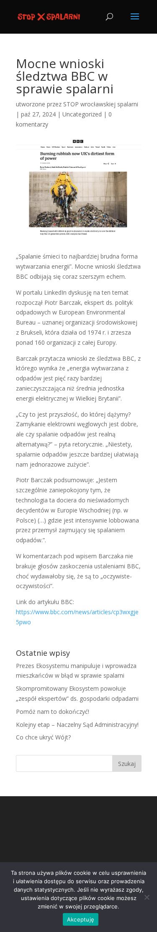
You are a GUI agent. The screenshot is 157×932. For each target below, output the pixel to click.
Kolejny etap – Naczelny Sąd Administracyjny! (77, 725)
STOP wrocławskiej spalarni (100, 104)
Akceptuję (80, 919)
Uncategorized (82, 114)
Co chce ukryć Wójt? (43, 737)
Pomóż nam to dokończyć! (52, 712)
